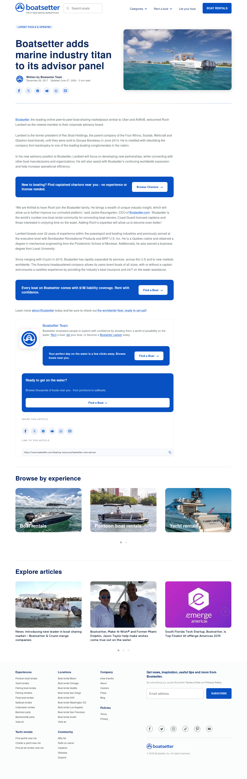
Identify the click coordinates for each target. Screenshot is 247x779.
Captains (62, 747)
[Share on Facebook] (19, 90)
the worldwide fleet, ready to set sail (121, 310)
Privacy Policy (214, 682)
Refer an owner (66, 742)
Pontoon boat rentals (26, 678)
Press (103, 692)
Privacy (104, 718)
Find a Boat (150, 290)
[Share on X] (28, 90)
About (103, 683)
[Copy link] (169, 452)
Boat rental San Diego (69, 692)
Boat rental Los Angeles (70, 707)
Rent (54, 335)
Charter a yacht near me (28, 742)
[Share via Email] (65, 90)
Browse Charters (147, 187)
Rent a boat (161, 9)
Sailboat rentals (23, 702)
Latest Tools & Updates (34, 26)
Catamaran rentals (25, 707)
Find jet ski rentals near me (29, 747)
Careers (104, 688)
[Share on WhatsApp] (56, 90)
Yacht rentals (22, 683)
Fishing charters (23, 692)
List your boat (187, 9)
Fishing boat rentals (25, 688)
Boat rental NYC (66, 697)
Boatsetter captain (111, 335)
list (68, 335)
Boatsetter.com (139, 212)
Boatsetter (22, 119)
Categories (136, 9)
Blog (102, 697)
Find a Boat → (97, 403)
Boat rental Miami (67, 678)
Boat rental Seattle (67, 688)
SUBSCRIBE (219, 693)
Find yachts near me (26, 738)
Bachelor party (23, 712)
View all (19, 721)
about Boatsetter (43, 310)
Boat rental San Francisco (71, 712)
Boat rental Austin (67, 716)
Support (62, 757)
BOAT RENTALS (217, 8)
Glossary (62, 752)
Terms (103, 714)
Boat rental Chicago (68, 683)
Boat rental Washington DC (72, 702)
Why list (62, 738)
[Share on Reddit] (47, 90)
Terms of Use (193, 682)
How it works (107, 678)
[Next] (225, 511)
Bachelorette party (25, 716)
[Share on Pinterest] (37, 90)
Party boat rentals (24, 697)
